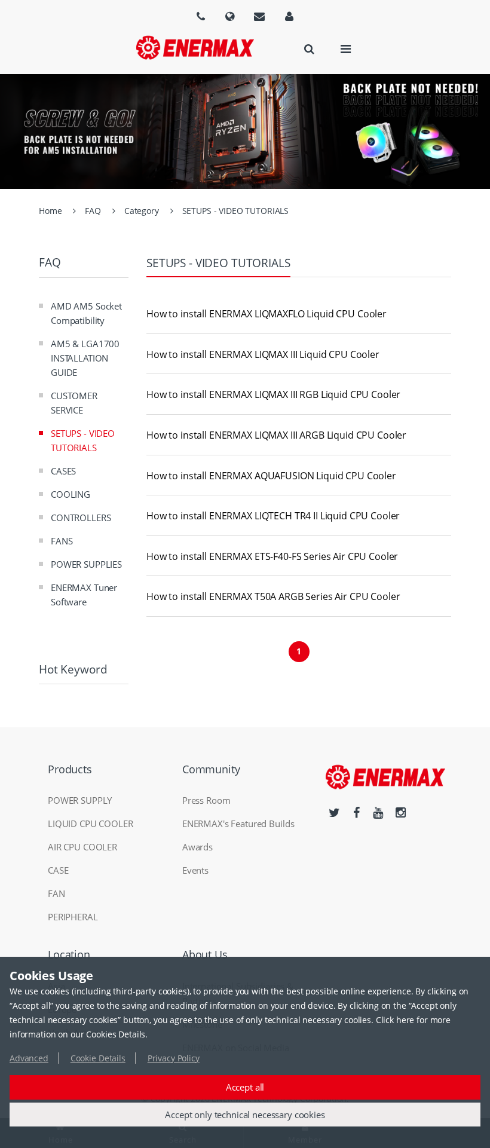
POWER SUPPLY (80, 800)
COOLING (70, 494)
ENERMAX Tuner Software (84, 594)
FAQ (93, 210)
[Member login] (289, 16)
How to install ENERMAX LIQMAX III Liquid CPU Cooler (262, 355)
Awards (197, 847)
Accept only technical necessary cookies (245, 1115)
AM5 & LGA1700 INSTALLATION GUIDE (85, 358)
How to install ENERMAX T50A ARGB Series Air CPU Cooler (273, 597)
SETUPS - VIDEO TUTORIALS (235, 210)
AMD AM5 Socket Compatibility (86, 313)
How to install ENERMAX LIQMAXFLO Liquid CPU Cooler (266, 314)
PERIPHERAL (73, 917)
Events (195, 870)
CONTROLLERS (81, 518)
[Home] (194, 47)
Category (141, 210)
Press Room (206, 800)
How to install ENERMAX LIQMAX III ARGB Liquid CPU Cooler (276, 435)
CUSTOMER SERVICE (74, 403)
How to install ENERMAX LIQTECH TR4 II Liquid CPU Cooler (273, 516)
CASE (58, 870)
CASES (63, 471)
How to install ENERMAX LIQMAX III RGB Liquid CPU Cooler (273, 395)
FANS (61, 541)
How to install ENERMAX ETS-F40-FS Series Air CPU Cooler (272, 557)
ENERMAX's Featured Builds (238, 823)
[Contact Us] (259, 16)
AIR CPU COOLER (82, 847)
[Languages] (201, 16)
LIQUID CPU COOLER (90, 823)
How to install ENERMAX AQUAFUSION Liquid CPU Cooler (271, 476)
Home (50, 210)
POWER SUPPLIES (86, 564)
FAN (56, 893)
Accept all (245, 1087)
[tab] (298, 314)
